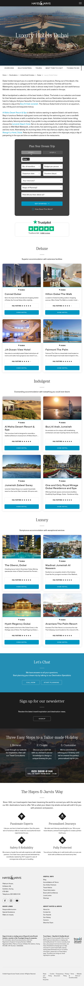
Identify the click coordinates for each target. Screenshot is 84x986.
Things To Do (73, 68)
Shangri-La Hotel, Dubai (12, 132)
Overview (9, 68)
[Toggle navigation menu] (80, 3)
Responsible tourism (9, 909)
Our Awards (47, 915)
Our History (47, 917)
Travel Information (49, 890)
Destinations (13, 75)
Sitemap (46, 898)
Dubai (39, 75)
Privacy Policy (66, 974)
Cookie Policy (51, 974)
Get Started (41, 204)
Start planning (51, 682)
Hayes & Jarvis (41, 3)
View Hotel (21, 312)
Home (5, 75)
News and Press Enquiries (45, 976)
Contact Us (47, 912)
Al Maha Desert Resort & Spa (15, 112)
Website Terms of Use (78, 975)
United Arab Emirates (27, 75)
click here (29, 940)
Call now (30, 682)
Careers (46, 920)
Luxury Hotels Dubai (50, 75)
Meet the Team (48, 922)
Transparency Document (58, 974)
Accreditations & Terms (51, 882)
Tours (39, 68)
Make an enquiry (8, 915)
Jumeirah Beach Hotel (21, 124)
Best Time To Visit (54, 68)
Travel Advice (47, 887)
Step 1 (31, 152)
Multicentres (25, 68)
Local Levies (47, 895)
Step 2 (53, 152)
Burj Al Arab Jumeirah (29, 103)
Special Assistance (9, 912)
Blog (44, 879)
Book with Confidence (50, 893)
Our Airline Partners (49, 885)
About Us (46, 909)
